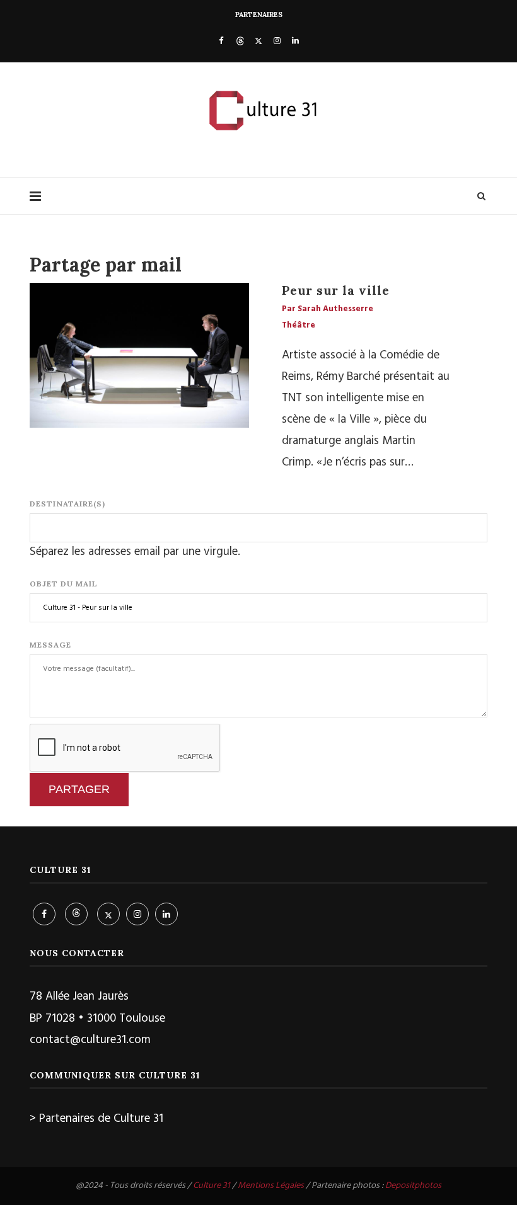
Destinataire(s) (67, 503)
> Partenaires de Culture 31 (96, 1118)
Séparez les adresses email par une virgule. (135, 551)
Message (50, 644)
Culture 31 (211, 1186)
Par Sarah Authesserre (327, 309)
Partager (79, 789)
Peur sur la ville (336, 290)
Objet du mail (64, 583)
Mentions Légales (271, 1186)
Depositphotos (413, 1186)
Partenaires (258, 14)
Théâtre (298, 326)
